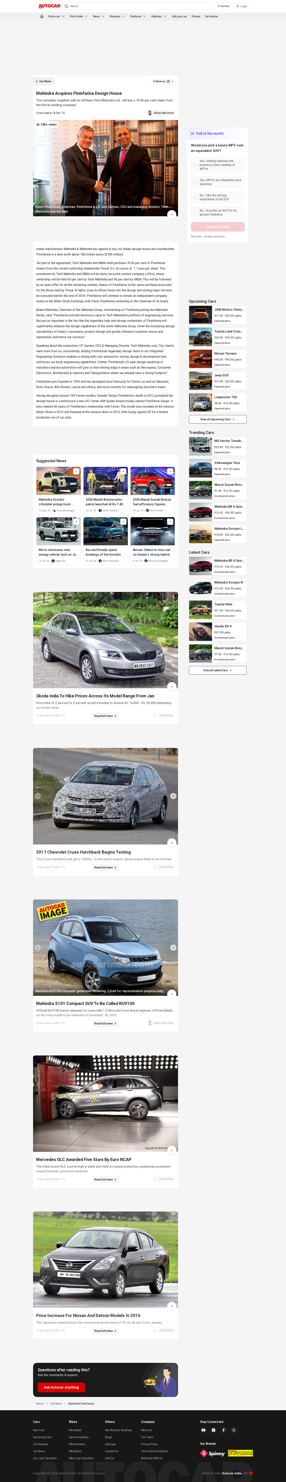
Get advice (211, 16)
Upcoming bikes (79, 1437)
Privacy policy (149, 1444)
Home (40, 1403)
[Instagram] (213, 1430)
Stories (196, 16)
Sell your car (179, 16)
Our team (147, 1437)
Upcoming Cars (42, 1437)
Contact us (111, 1451)
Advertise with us (152, 1458)
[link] (200, 315)
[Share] (171, 214)
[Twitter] (233, 1430)
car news (56, 1403)
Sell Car (109, 1458)
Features (135, 16)
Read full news (103, 715)
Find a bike (76, 16)
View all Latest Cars (215, 670)
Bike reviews (77, 1444)
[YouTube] (203, 1430)
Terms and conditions (154, 1451)
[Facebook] (223, 1430)
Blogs (108, 1437)
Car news (39, 1451)
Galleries (156, 16)
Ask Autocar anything (118, 1430)
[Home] (42, 16)
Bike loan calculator (81, 1458)
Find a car (54, 16)
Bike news (75, 1451)
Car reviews (40, 1444)
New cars (39, 1430)
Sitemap (110, 1444)
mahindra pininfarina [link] (81, 1403)
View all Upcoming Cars (215, 419)
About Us (146, 1430)
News (96, 16)
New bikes (75, 1430)
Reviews (115, 16)
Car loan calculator (45, 1458)
